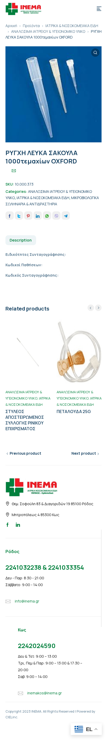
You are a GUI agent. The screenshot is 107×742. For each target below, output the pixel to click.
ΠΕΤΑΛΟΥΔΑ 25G (74, 411)
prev (91, 308)
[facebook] (7, 524)
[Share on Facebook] (9, 215)
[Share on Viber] (56, 215)
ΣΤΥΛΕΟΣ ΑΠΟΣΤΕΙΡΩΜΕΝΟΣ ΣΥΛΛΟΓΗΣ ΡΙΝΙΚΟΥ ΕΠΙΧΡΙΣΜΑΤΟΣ (24, 420)
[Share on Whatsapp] (47, 215)
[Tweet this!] (19, 215)
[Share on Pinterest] (28, 215)
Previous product (25, 453)
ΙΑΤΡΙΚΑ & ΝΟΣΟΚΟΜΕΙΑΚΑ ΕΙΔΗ (71, 25)
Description (21, 240)
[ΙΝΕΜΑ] (23, 8)
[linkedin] (18, 524)
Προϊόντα (31, 25)
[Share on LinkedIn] (38, 215)
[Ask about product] (14, 171)
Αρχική (11, 25)
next (98, 308)
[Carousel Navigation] (95, 308)
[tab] (20, 240)
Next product (83, 453)
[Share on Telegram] (66, 215)
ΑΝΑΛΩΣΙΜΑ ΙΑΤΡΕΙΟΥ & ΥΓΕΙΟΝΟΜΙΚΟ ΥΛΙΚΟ (48, 31)
